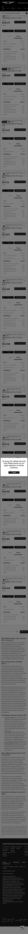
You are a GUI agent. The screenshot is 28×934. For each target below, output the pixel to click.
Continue (14, 472)
